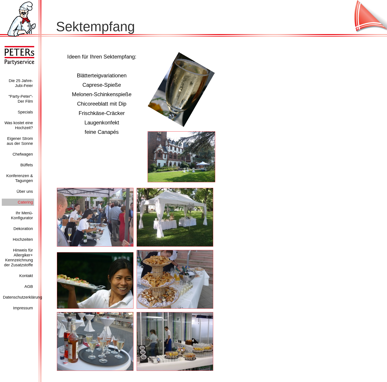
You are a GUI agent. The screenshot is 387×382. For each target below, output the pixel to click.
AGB (28, 286)
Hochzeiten (23, 239)
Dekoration (23, 228)
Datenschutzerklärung (22, 297)
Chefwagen (23, 154)
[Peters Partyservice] (21, 35)
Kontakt (26, 275)
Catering (25, 202)
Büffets (26, 165)
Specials (25, 112)
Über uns (25, 191)
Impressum (23, 308)
